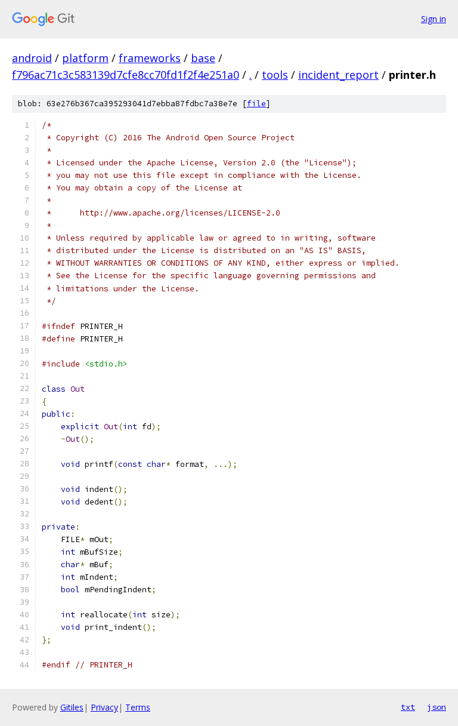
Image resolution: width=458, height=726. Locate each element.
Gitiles (71, 707)
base (203, 58)
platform (85, 58)
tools (275, 74)
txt (408, 707)
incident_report (338, 74)
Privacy (104, 707)
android (32, 58)
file (256, 104)
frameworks (150, 58)
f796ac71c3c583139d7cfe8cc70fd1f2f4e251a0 (125, 74)
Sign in (433, 18)
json (436, 707)
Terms (137, 707)
